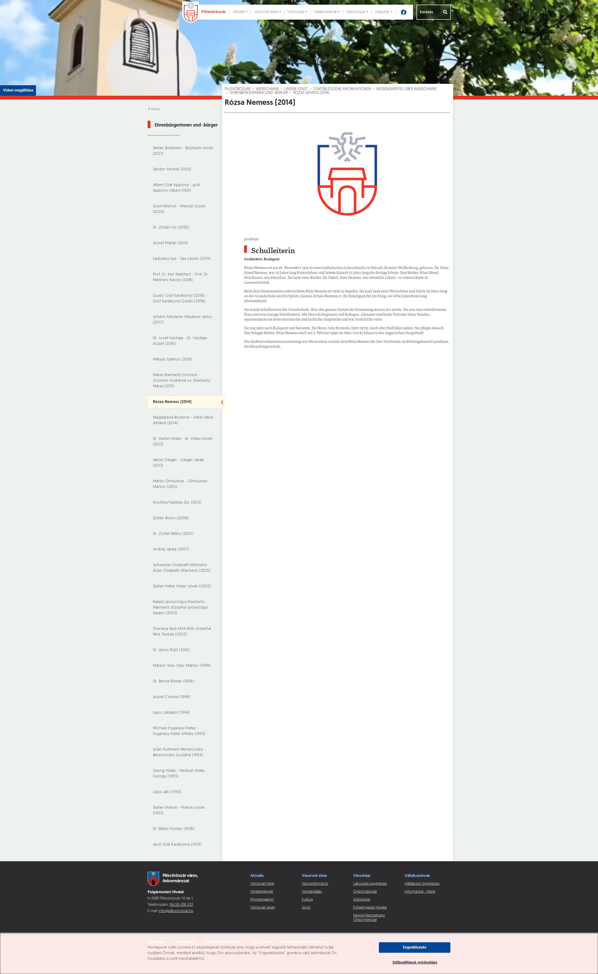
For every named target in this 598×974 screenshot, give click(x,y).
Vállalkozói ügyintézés (422, 884)
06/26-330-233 (181, 905)
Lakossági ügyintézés (370, 884)
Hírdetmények (261, 892)
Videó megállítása (18, 90)
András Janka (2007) (171, 549)
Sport (306, 908)
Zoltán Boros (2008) (171, 518)
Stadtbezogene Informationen (342, 89)
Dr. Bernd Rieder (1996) (173, 681)
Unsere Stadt (296, 89)
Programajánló (262, 900)
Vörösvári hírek (262, 884)
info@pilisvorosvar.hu (176, 911)
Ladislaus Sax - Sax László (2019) (182, 259)
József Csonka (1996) (172, 697)
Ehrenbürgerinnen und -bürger (259, 93)
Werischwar (356, 12)
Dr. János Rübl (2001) (171, 650)
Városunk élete (266, 12)
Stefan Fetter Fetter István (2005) (182, 586)
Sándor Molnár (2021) (172, 169)
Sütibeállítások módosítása (414, 963)
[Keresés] (445, 12)
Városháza (296, 12)
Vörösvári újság (262, 908)
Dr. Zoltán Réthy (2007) (173, 534)
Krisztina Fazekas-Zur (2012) (177, 503)
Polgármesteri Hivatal (370, 908)
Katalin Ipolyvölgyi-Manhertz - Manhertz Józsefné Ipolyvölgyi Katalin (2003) (180, 607)
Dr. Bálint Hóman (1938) (174, 829)
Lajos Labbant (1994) (171, 713)
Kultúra (307, 900)
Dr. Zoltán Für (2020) (171, 227)
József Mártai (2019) (170, 243)
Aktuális (239, 12)
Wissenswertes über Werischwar (406, 89)
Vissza (154, 109)
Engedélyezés (414, 947)
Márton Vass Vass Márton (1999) (182, 666)
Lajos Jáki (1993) (167, 792)
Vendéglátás (312, 892)
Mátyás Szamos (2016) (173, 359)
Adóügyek (361, 900)
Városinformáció (315, 884)
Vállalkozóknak (325, 12)
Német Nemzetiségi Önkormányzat (369, 918)
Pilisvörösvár (237, 89)
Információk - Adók (420, 892)
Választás (382, 12)
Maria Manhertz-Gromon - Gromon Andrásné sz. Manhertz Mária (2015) (181, 380)
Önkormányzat (365, 892)
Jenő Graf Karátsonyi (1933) (177, 845)
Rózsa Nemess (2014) (172, 402)
